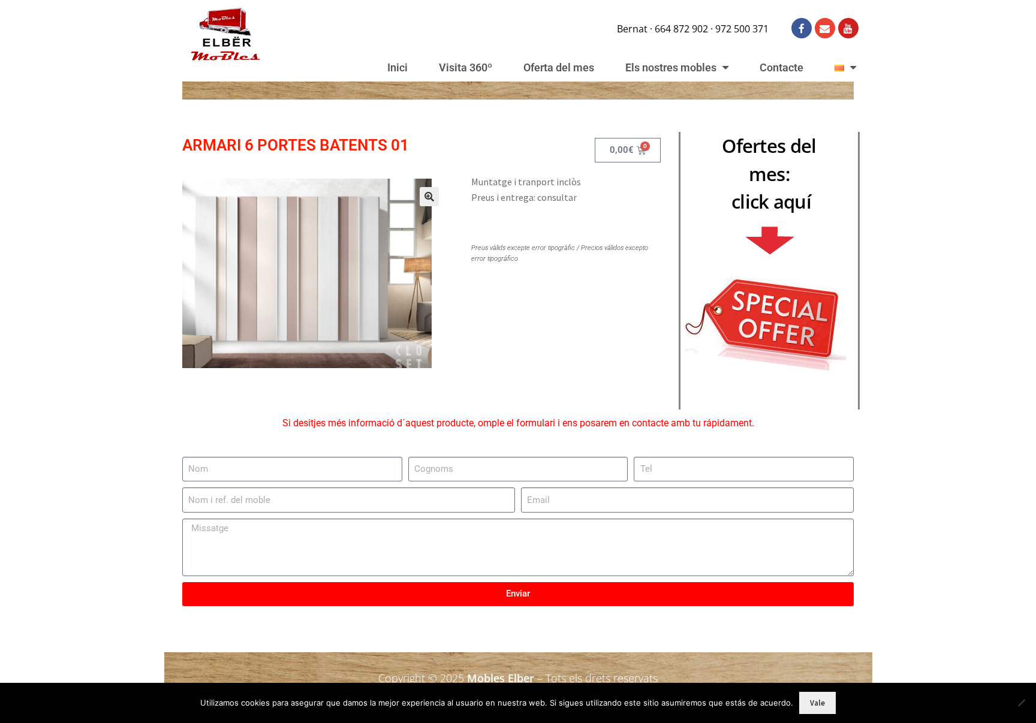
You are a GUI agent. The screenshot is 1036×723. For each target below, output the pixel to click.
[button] (429, 196)
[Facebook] (801, 28)
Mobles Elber (500, 678)
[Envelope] (825, 28)
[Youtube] (848, 28)
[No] (1021, 703)
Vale (817, 703)
